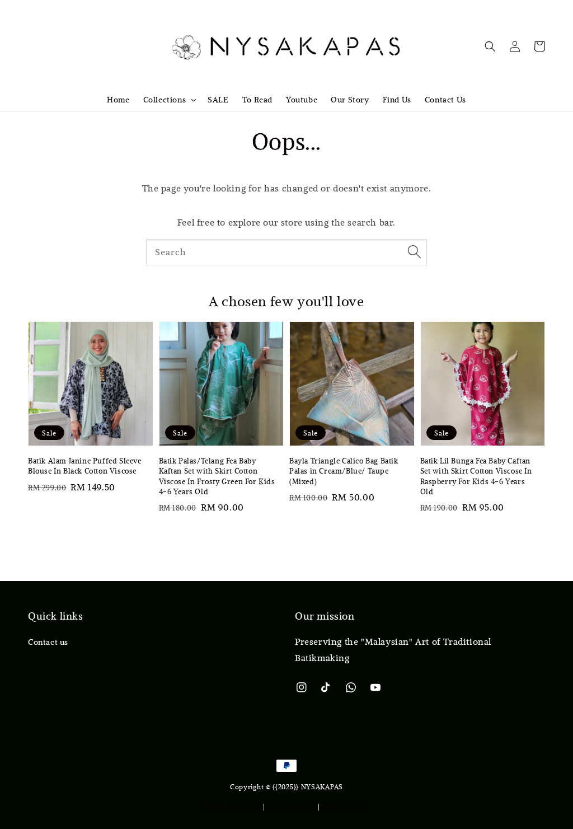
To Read (257, 100)
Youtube (301, 100)
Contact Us (445, 100)
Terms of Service (232, 806)
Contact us (48, 642)
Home (118, 100)
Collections (164, 100)
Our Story (350, 100)
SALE (218, 100)
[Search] (414, 252)
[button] (490, 46)
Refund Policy (345, 806)
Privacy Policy (291, 806)
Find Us (397, 100)
